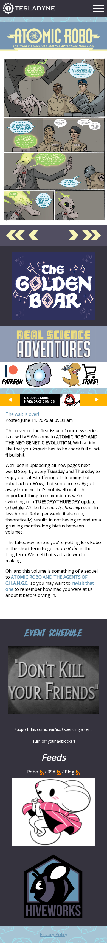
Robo (33, 772)
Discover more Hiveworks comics (39, 399)
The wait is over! (22, 414)
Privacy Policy (53, 934)
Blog (69, 772)
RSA (51, 772)
